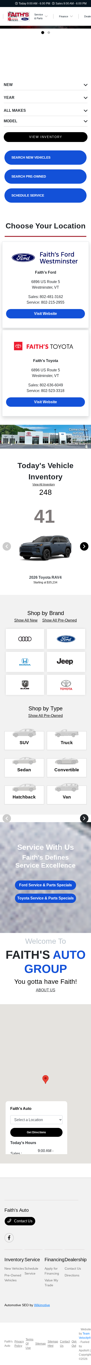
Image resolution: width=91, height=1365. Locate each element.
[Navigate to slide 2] (49, 32)
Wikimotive (42, 1305)
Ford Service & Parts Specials (45, 885)
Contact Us (22, 1221)
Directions (72, 1275)
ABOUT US (45, 990)
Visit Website (45, 314)
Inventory (14, 1259)
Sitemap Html (53, 1343)
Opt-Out (74, 1343)
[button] (45, 1079)
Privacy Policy (19, 1343)
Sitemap (40, 1343)
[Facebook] (9, 1237)
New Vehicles (14, 1268)
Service (32, 1259)
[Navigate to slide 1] (42, 32)
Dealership (76, 1259)
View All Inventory (43, 484)
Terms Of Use (29, 1344)
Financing (54, 1259)
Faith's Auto (8, 1343)
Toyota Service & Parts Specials (45, 898)
